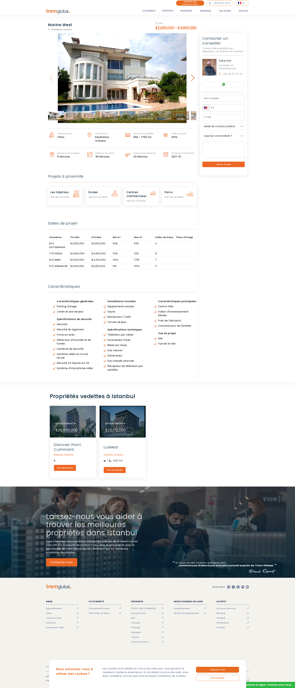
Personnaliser (217, 677)
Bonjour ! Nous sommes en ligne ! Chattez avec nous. (259, 685)
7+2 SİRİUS (55, 253)
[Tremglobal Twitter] (238, 587)
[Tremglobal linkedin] (228, 587)
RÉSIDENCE (168, 10)
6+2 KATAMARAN (57, 245)
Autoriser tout (217, 669)
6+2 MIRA (55, 260)
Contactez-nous (62, 562)
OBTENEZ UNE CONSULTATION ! (190, 2)
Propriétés (186, 11)
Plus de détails (65, 467)
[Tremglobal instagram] (242, 587)
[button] (206, 107)
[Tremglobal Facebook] (233, 587)
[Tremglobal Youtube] (247, 587)
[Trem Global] (58, 587)
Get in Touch (223, 164)
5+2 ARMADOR (58, 266)
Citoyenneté (148, 11)
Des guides (225, 11)
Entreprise (205, 11)
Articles (243, 11)
